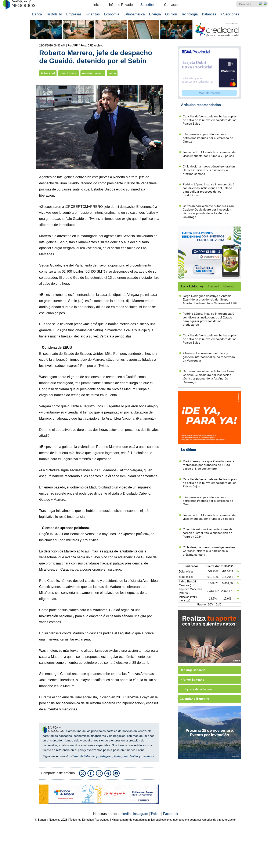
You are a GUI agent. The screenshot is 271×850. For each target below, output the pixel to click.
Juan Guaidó (68, 73)
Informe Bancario (192, 679)
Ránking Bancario (193, 670)
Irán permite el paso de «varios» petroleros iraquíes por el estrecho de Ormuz (208, 138)
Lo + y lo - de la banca (196, 689)
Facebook (148, 756)
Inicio (97, 5)
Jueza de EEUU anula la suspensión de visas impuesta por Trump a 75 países (209, 153)
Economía (111, 14)
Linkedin (124, 814)
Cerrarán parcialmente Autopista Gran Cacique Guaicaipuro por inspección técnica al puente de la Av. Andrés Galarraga (208, 211)
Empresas (74, 14)
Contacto (171, 5)
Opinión (171, 14)
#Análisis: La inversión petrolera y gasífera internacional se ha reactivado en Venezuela (209, 356)
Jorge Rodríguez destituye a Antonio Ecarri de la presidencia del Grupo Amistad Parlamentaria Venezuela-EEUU (210, 299)
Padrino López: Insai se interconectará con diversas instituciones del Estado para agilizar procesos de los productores (208, 190)
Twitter (133, 756)
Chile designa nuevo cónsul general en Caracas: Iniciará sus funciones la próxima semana (209, 170)
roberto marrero (93, 73)
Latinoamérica (134, 14)
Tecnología (189, 14)
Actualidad (48, 73)
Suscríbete (148, 5)
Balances (209, 14)
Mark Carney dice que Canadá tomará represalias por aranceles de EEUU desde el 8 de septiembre (208, 465)
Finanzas (93, 14)
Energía (155, 14)
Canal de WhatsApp (84, 756)
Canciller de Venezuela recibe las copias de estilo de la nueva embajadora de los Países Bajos (210, 120)
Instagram (121, 756)
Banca (37, 14)
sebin (112, 73)
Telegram (106, 756)
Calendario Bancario (194, 698)
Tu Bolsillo (54, 14)
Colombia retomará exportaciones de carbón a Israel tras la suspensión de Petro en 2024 (207, 533)
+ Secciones (229, 14)
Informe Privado (121, 5)
